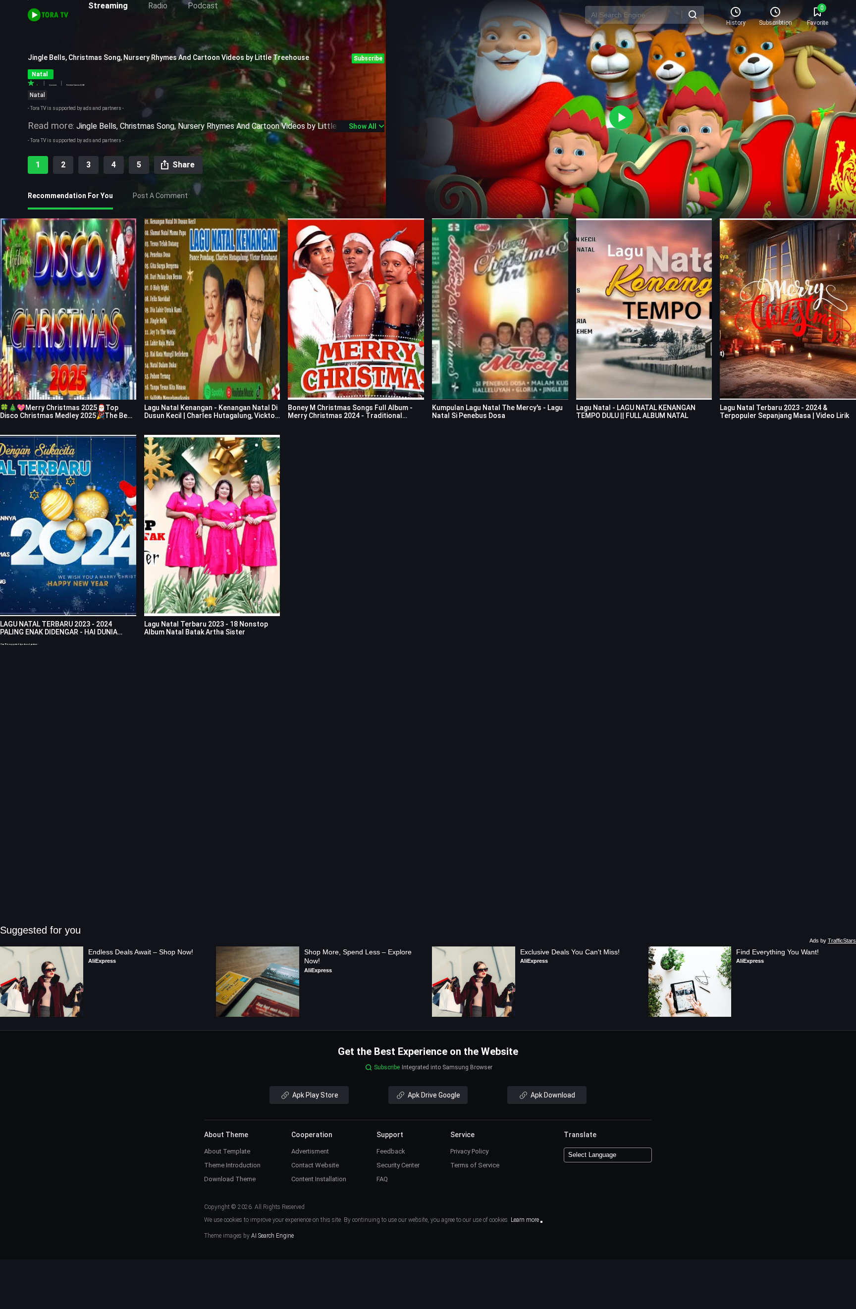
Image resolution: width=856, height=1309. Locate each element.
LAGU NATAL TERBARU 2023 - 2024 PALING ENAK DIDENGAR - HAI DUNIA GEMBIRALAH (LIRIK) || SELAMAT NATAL (63, 632)
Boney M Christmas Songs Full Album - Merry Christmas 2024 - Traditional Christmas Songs (350, 415)
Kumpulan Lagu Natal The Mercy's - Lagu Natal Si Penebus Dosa (497, 411)
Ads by (832, 940)
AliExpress (102, 961)
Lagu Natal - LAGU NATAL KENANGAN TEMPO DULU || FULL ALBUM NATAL (636, 411)
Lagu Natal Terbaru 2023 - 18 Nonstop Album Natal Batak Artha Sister (206, 628)
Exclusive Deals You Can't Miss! (570, 952)
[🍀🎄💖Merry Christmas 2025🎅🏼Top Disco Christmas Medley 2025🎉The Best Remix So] (68, 309)
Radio (157, 5)
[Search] (692, 14)
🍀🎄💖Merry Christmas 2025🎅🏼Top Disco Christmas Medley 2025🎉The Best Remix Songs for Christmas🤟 (67, 415)
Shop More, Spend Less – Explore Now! (359, 956)
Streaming (108, 5)
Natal (37, 95)
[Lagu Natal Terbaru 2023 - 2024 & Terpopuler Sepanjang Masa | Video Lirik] (788, 309)
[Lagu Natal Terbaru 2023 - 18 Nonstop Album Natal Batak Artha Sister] (212, 525)
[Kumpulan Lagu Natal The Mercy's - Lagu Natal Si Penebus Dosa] (500, 309)
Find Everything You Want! (777, 952)
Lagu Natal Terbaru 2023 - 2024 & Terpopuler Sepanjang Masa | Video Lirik (784, 411)
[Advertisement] (428, 715)
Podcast (203, 5)
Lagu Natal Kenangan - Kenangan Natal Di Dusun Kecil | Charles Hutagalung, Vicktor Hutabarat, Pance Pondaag (211, 415)
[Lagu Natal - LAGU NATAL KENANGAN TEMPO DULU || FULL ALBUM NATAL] (644, 309)
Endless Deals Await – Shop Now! (140, 952)
